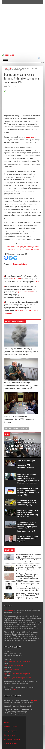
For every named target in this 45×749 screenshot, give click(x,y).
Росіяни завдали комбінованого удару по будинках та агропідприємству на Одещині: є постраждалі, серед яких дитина (21, 351)
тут (37, 282)
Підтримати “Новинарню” (12, 739)
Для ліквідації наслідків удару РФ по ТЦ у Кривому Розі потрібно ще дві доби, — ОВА (27, 596)
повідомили (29, 137)
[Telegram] (15, 258)
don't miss (8, 428)
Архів (5, 718)
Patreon (14, 689)
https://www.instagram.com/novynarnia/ (17, 674)
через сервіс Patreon (25, 292)
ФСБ (27, 428)
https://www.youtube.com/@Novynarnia (17, 678)
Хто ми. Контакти (9, 735)
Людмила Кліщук (20, 264)
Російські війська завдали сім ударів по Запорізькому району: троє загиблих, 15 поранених (28, 568)
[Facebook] (6, 258)
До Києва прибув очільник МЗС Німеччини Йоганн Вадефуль (27, 539)
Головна (6, 723)
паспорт (16, 428)
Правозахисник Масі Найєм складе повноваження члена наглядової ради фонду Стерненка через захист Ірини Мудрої (21, 385)
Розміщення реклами (11, 731)
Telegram (19, 310)
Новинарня (8, 610)
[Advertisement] (22, 29)
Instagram (8, 313)
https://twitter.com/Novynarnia (14, 665)
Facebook (28, 310)
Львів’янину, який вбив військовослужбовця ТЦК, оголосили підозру (27, 502)
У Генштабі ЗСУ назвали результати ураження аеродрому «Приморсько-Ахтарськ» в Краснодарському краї (27, 526)
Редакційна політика (11, 727)
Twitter (35, 310)
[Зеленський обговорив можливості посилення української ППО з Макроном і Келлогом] (21, 414)
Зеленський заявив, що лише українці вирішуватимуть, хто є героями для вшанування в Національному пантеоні (28, 478)
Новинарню (33, 700)
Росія (22, 428)
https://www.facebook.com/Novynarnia (17, 661)
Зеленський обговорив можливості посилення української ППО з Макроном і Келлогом (19, 419)
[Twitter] (11, 258)
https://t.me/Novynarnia (12, 669)
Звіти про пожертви (10, 743)
